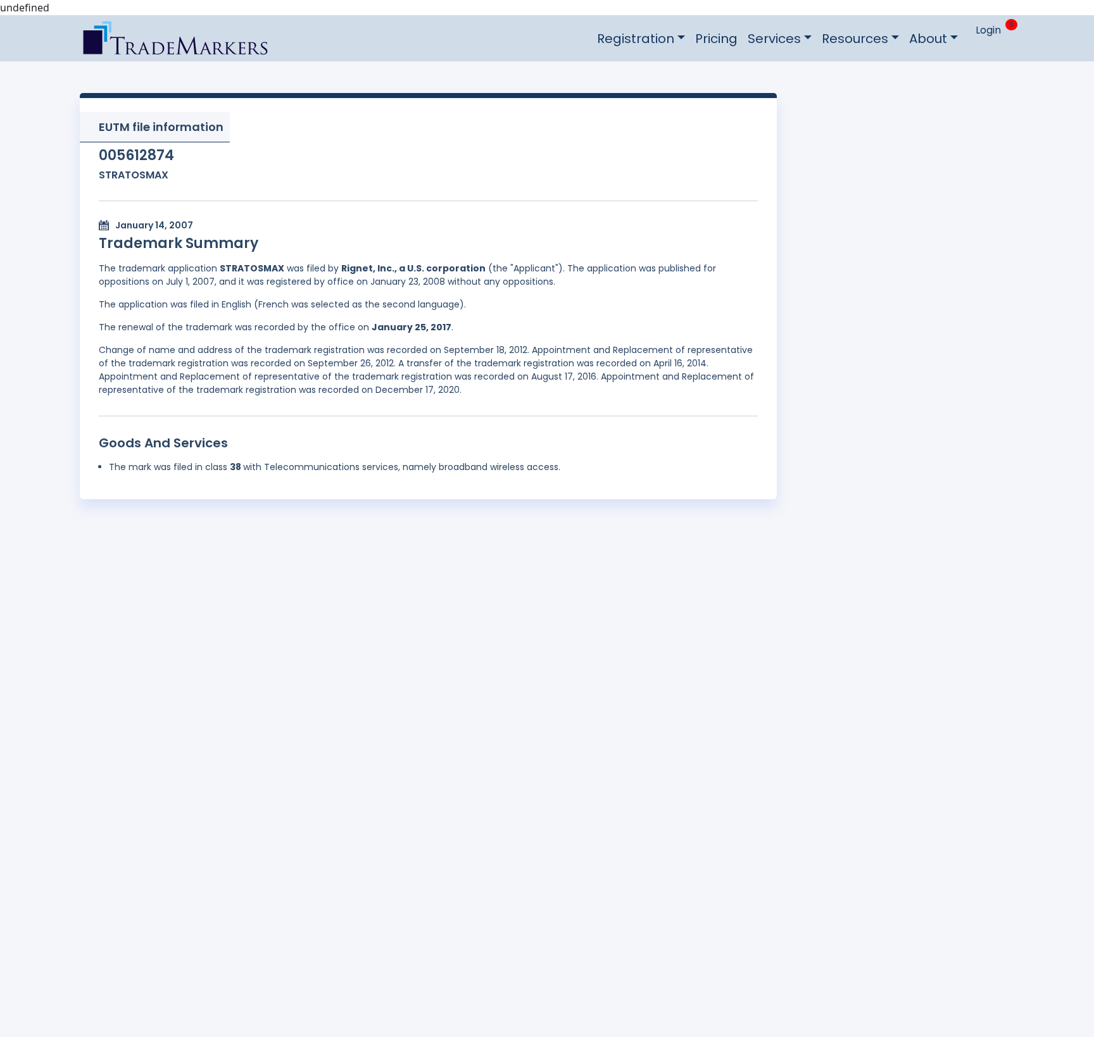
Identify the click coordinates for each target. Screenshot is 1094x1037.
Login (988, 30)
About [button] (928, 38)
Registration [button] (635, 38)
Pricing (716, 38)
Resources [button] (855, 38)
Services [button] (774, 38)
